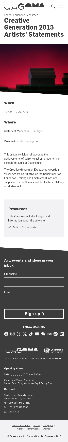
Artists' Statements (24, 227)
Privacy (37, 425)
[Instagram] (12, 334)
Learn (7, 15)
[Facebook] (6, 334)
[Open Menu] (61, 6)
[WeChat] (43, 334)
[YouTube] (37, 334)
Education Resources (25, 15)
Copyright (48, 425)
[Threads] (19, 334)
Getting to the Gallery (19, 402)
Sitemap (47, 428)
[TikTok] (31, 334)
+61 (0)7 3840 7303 (18, 407)
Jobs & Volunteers (21, 425)
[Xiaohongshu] (49, 334)
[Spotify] (55, 334)
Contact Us (14, 411)
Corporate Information (28, 428)
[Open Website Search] (53, 6)
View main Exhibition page (19, 141)
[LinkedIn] (62, 334)
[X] (25, 334)
